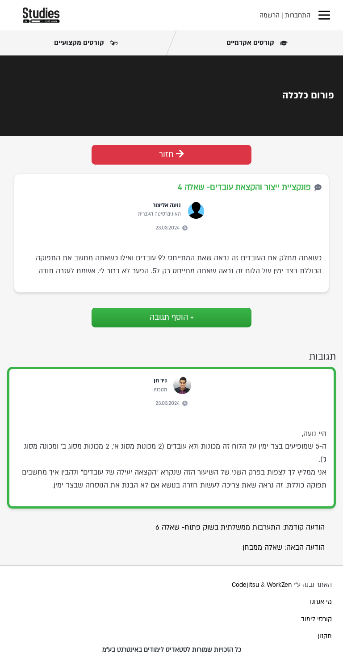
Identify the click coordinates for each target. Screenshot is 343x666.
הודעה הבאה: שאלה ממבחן (284, 547)
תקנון (325, 636)
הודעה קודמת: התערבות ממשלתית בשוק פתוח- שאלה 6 (240, 527)
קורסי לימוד (316, 619)
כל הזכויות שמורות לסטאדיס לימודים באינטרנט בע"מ (171, 649)
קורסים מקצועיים (80, 42)
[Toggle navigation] (324, 15)
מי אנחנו (321, 602)
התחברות (297, 15)
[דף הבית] (41, 15)
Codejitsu (246, 585)
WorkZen (279, 585)
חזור (167, 154)
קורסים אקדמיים (251, 42)
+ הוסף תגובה (172, 317)
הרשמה (269, 15)
